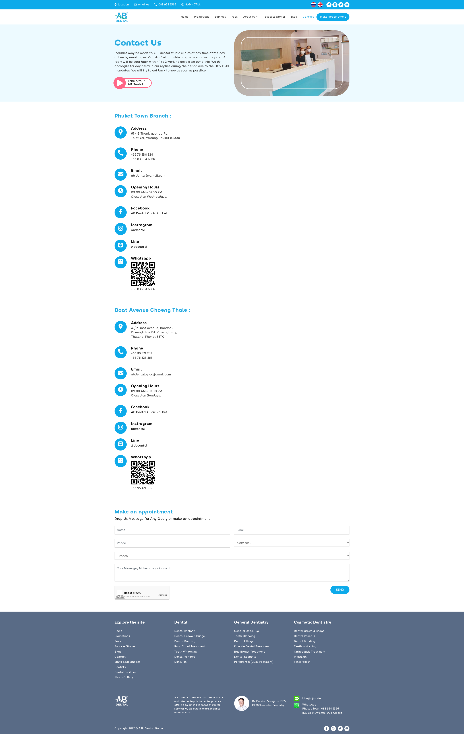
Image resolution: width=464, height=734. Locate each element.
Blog (294, 17)
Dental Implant (184, 631)
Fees (234, 17)
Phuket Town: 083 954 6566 (320, 709)
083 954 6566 (167, 4)
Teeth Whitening (185, 652)
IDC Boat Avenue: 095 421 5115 (322, 713)
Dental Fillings (243, 641)
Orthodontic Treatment (310, 652)
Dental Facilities (125, 672)
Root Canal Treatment (189, 646)
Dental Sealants (245, 657)
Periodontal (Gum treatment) (254, 662)
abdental (138, 230)
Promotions (201, 17)
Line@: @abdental (314, 698)
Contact (308, 17)
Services (220, 17)
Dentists (120, 667)
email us (143, 4)
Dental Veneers (184, 657)
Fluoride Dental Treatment (252, 646)
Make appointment (333, 17)
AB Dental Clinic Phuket (149, 213)
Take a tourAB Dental (136, 83)
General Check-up (246, 631)
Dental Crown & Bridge (189, 636)
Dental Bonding (184, 641)
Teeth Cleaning (244, 636)
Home (185, 17)
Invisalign (300, 657)
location (123, 4)
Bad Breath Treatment (249, 652)
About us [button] (249, 17)
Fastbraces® (302, 662)
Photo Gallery (124, 677)
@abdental (139, 246)
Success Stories (275, 17)
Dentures (180, 662)
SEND (340, 589)
